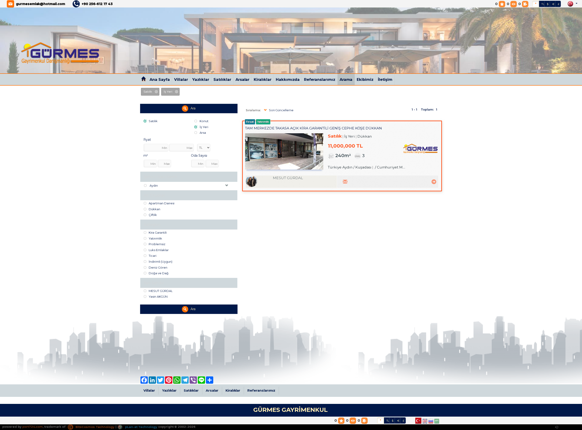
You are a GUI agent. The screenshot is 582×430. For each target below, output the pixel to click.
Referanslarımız (319, 79)
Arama (346, 79)
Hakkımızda (288, 79)
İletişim (385, 79)
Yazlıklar (200, 79)
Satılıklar (222, 79)
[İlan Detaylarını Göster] (433, 181)
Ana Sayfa (160, 79)
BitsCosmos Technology (95, 427)
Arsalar (243, 79)
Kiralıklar (262, 79)
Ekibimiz (365, 79)
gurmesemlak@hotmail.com (40, 4)
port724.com (32, 427)
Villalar (181, 79)
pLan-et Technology (140, 427)
